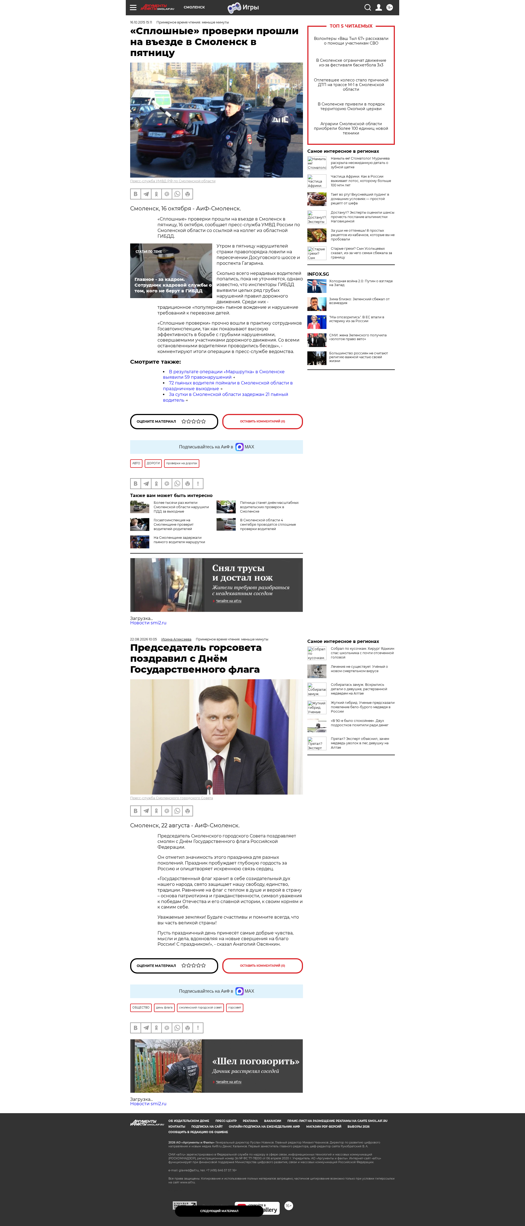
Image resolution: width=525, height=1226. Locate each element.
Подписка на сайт (207, 1126)
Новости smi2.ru (148, 622)
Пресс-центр (226, 1121)
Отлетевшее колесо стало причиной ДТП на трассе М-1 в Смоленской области (351, 85)
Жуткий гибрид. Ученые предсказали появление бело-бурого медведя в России (363, 707)
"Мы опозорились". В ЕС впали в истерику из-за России (356, 319)
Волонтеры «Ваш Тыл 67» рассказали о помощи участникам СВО (351, 41)
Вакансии (272, 1121)
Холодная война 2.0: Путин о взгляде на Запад (361, 283)
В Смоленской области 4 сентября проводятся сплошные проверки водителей (268, 524)
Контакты (176, 1126)
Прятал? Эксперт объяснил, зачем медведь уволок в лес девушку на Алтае (360, 743)
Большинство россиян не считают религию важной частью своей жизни (358, 357)
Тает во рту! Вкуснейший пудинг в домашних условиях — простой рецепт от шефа (360, 198)
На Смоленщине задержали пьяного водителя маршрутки (179, 540)
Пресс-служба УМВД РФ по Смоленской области (172, 181)
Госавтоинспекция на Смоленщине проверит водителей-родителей (174, 524)
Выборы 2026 (358, 1126)
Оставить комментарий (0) (262, 421)
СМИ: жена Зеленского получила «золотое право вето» (358, 337)
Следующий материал (219, 1211)
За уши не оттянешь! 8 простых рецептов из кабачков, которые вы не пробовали (363, 234)
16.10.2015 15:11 (141, 22)
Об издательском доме (188, 1121)
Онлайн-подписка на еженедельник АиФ (264, 1126)
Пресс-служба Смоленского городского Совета (171, 798)
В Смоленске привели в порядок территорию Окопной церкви (351, 106)
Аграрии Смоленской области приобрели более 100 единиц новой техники (351, 129)
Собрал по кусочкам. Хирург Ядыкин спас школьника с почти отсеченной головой (362, 652)
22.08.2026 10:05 (143, 639)
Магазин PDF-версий (323, 1126)
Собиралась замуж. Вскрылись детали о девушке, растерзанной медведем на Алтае (359, 689)
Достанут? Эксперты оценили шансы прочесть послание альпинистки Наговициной (362, 216)
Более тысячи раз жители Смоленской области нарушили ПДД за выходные (181, 507)
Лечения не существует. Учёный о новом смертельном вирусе (359, 669)
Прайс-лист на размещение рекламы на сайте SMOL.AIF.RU (337, 1121)
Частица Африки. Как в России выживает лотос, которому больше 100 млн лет (361, 180)
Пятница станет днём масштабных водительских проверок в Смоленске (269, 507)
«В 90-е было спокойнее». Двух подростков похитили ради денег (360, 723)
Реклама (250, 1121)
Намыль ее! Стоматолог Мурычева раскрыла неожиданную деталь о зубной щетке (360, 162)
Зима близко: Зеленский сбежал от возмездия (359, 301)
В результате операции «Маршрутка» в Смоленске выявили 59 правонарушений (224, 374)
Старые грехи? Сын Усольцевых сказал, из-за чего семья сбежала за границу (361, 252)
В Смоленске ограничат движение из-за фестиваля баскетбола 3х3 (351, 62)
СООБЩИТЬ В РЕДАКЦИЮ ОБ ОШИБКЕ (198, 1132)
